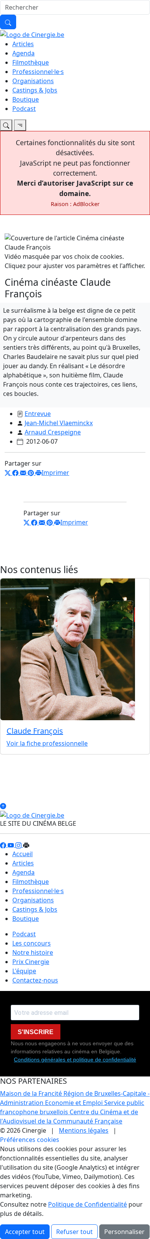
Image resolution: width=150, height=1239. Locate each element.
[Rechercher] (8, 22)
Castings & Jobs (34, 90)
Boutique (25, 99)
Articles (23, 44)
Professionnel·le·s (38, 71)
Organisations (33, 81)
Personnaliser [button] (124, 1231)
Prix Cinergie (30, 961)
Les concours (31, 943)
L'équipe (24, 971)
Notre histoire (32, 952)
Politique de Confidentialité (87, 1204)
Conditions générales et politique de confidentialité (75, 1059)
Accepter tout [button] (25, 1231)
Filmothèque (30, 62)
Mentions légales (83, 1130)
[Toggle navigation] (6, 125)
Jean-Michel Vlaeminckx (59, 423)
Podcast (24, 108)
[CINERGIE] (32, 34)
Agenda (23, 53)
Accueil (22, 854)
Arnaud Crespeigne (53, 432)
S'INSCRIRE (35, 1032)
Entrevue (38, 413)
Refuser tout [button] (74, 1231)
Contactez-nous (35, 980)
